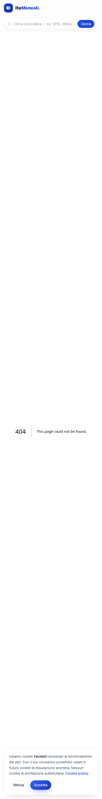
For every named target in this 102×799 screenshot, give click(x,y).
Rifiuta (18, 785)
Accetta (40, 785)
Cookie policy (77, 773)
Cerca (86, 24)
